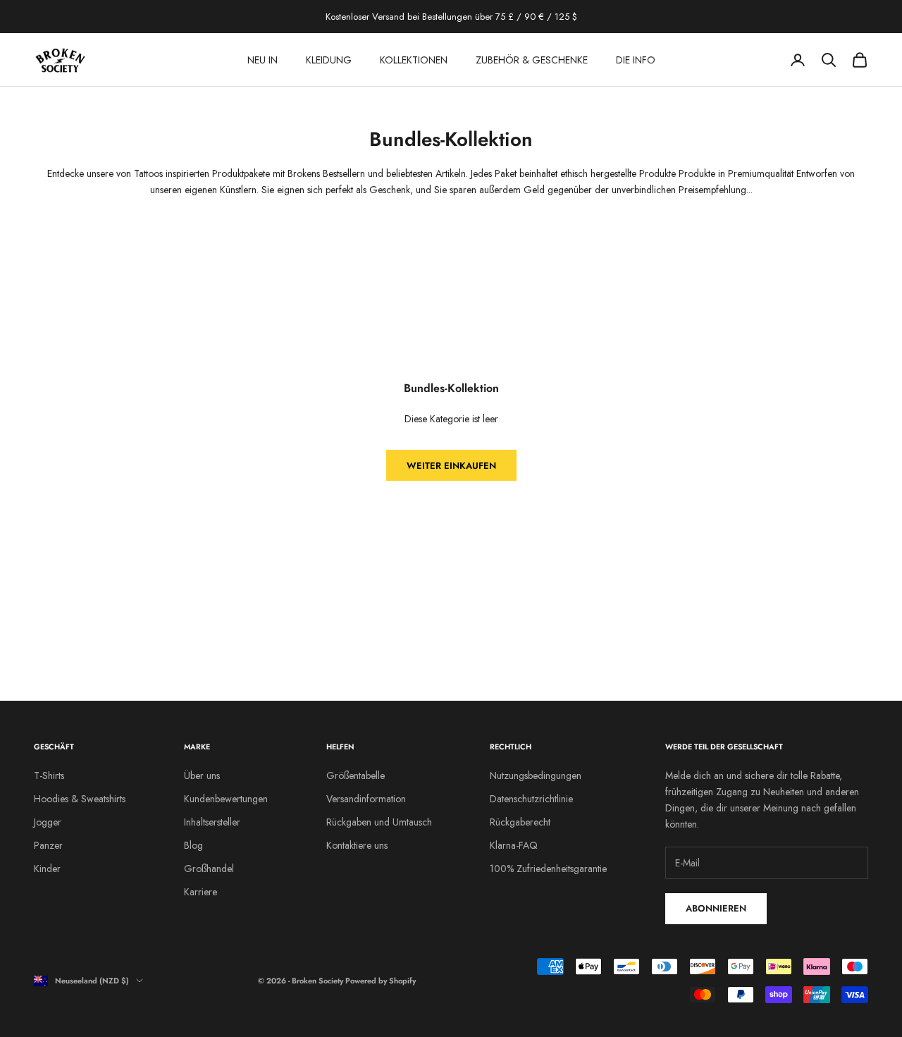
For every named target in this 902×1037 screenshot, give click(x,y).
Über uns (202, 775)
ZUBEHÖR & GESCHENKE (532, 60)
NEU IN (262, 60)
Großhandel (209, 868)
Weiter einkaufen (451, 465)
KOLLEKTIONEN (413, 60)
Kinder (47, 868)
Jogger (47, 822)
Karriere (200, 892)
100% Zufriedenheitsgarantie (548, 868)
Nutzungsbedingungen (535, 775)
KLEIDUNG (329, 60)
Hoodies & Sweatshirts (79, 799)
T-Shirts (49, 775)
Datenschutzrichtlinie (531, 799)
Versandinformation (366, 799)
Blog (193, 845)
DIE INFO (635, 60)
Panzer (48, 845)
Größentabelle (355, 775)
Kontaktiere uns (357, 845)
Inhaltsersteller (212, 822)
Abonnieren (716, 908)
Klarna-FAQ (514, 845)
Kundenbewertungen (226, 799)
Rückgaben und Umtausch (379, 822)
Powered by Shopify (380, 980)
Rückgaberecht (520, 822)
